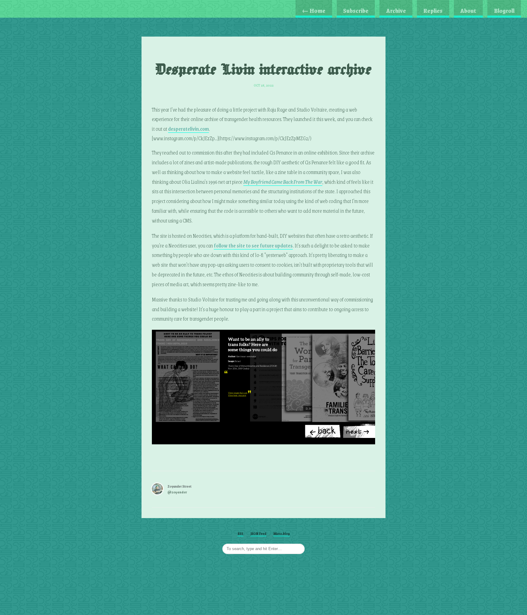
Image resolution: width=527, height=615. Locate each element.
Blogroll (504, 10)
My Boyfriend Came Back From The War (282, 181)
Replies (433, 10)
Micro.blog (281, 533)
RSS (240, 533)
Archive (396, 10)
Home (313, 10)
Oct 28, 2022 (264, 85)
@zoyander (177, 492)
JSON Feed (258, 533)
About (468, 10)
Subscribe (355, 10)
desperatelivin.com (188, 128)
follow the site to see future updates (253, 245)
